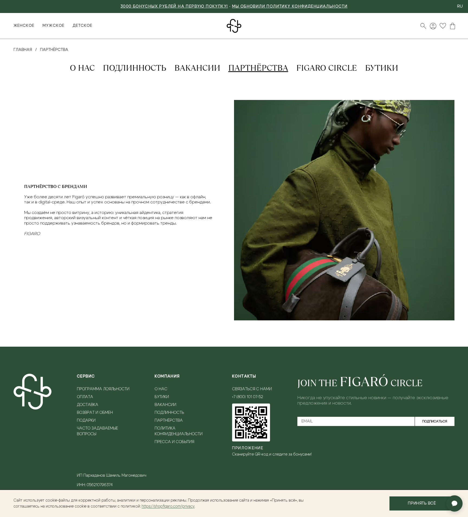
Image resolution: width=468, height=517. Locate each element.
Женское (24, 26)
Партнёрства (258, 68)
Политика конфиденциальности (179, 431)
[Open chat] (454, 503)
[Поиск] (423, 26)
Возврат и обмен (95, 413)
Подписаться (434, 421)
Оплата (85, 397)
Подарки (86, 420)
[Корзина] (452, 26)
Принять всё (422, 503)
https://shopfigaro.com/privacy (168, 506)
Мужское (53, 26)
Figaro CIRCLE (326, 68)
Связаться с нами (252, 389)
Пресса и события (174, 442)
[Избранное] (442, 26)
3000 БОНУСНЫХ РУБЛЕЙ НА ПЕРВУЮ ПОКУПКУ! (174, 6)
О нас (82, 68)
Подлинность (134, 68)
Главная (23, 50)
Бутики (381, 68)
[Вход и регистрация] (433, 26)
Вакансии (197, 68)
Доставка (87, 405)
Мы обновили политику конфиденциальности (290, 6)
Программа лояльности (103, 389)
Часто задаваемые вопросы (97, 431)
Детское (82, 26)
